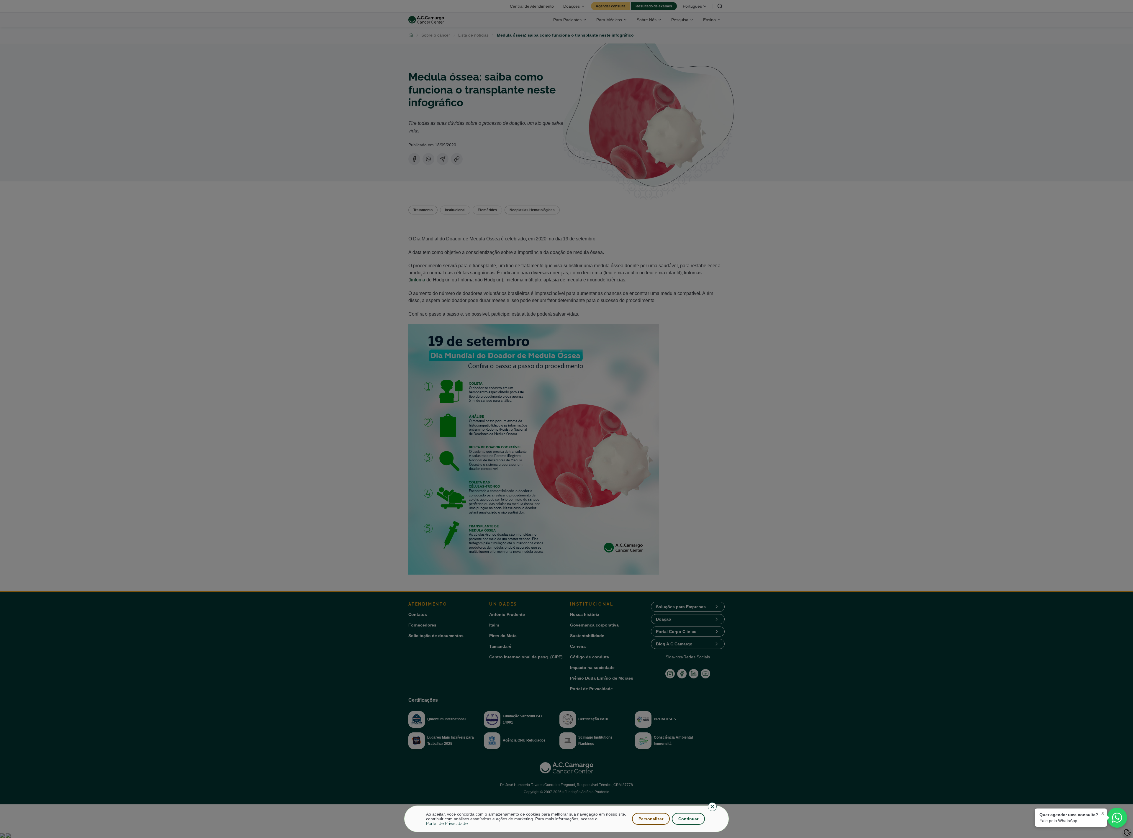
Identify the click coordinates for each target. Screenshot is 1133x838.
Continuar (688, 818)
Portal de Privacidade (447, 823)
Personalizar (650, 818)
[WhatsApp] (1117, 818)
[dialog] (566, 819)
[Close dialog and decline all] (712, 806)
